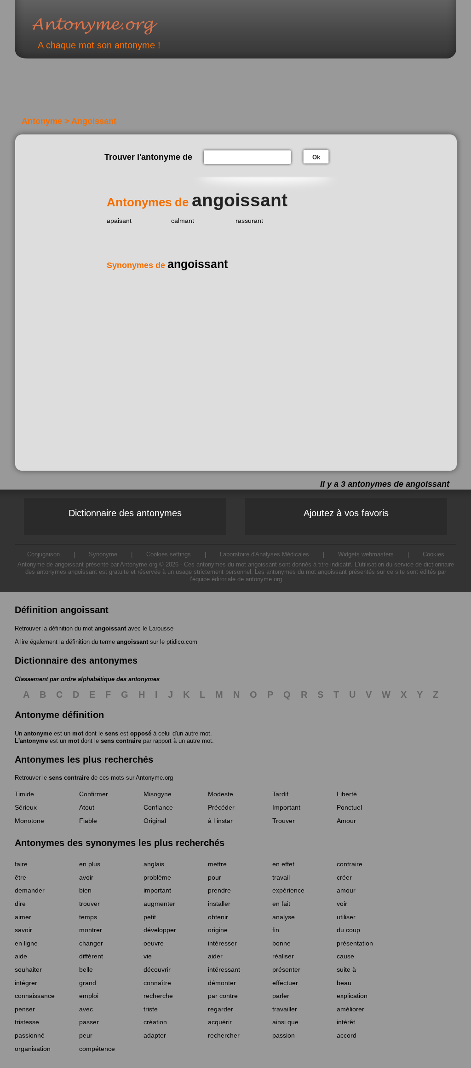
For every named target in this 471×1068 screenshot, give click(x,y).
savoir (23, 930)
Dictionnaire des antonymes (125, 513)
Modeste (220, 794)
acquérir (220, 1022)
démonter (222, 982)
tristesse (27, 1022)
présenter (286, 969)
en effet (283, 864)
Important (286, 807)
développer (160, 930)
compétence (97, 1048)
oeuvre (154, 943)
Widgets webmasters (366, 554)
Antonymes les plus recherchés (84, 759)
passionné (30, 1035)
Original (155, 820)
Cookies (433, 554)
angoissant (110, 628)
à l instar (220, 820)
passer (89, 1022)
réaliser (283, 956)
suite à (346, 969)
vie (148, 956)
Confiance (158, 807)
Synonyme (103, 554)
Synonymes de (167, 265)
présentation (355, 943)
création (155, 1022)
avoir (86, 877)
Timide (24, 794)
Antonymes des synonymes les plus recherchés (119, 843)
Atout (86, 807)
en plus (89, 864)
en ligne (26, 943)
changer (91, 943)
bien (85, 890)
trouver (89, 903)
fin (275, 930)
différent (91, 956)
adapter (155, 1035)
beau (344, 982)
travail (281, 877)
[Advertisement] (175, 91)
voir (342, 903)
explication (352, 995)
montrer (90, 930)
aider (215, 956)
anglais (154, 864)
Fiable (88, 820)
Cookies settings (168, 554)
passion (283, 1035)
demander (30, 890)
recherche (158, 995)
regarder (220, 1009)
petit (150, 917)
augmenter (159, 903)
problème (157, 877)
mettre (217, 864)
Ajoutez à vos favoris (346, 513)
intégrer (26, 982)
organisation (33, 1048)
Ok (316, 157)
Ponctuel (349, 807)
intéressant (224, 969)
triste (151, 1009)
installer (219, 903)
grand (87, 982)
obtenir (218, 917)
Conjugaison (43, 554)
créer (344, 877)
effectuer (285, 982)
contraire (349, 864)
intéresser (222, 943)
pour (214, 877)
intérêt (346, 1022)
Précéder (221, 807)
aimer (23, 917)
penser (25, 1009)
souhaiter (28, 969)
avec (86, 1009)
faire (21, 864)
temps (88, 917)
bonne (281, 943)
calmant (182, 220)
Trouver (283, 820)
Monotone (29, 820)
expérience (288, 890)
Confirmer (93, 794)
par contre (223, 995)
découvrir (157, 969)
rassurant (249, 220)
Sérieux (26, 807)
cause (345, 956)
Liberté (347, 794)
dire (20, 903)
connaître (157, 982)
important (157, 890)
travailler (284, 1009)
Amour (346, 820)
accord (346, 1035)
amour (346, 890)
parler (280, 995)
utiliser (346, 917)
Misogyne (158, 794)
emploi (88, 995)
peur (85, 1035)
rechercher (224, 1035)
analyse (283, 917)
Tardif (280, 794)
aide (21, 956)
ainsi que (285, 1022)
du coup (348, 930)
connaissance (35, 995)
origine (218, 930)
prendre (219, 890)
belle (86, 969)
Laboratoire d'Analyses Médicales (264, 554)
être (20, 877)
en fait (281, 903)
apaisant (119, 220)
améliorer (350, 1009)
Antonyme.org (109, 25)
